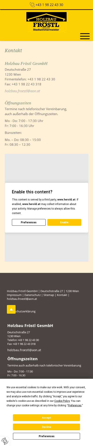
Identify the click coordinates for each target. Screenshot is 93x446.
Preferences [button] (75, 405)
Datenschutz (32, 295)
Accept (46, 417)
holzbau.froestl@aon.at (22, 91)
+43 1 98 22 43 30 (49, 4)
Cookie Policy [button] (62, 400)
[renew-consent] (5, 441)
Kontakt (62, 295)
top (11, 309)
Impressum (14, 295)
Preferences (47, 436)
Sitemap (48, 295)
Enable (64, 222)
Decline (46, 427)
